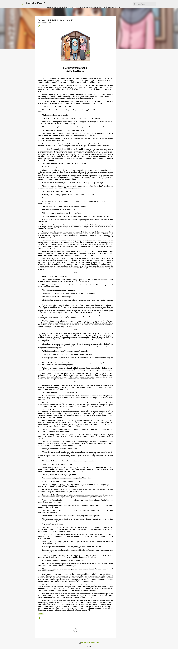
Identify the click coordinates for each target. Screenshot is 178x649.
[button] (39, 26)
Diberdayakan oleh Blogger (90, 642)
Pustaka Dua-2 (35, 3)
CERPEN (41, 613)
